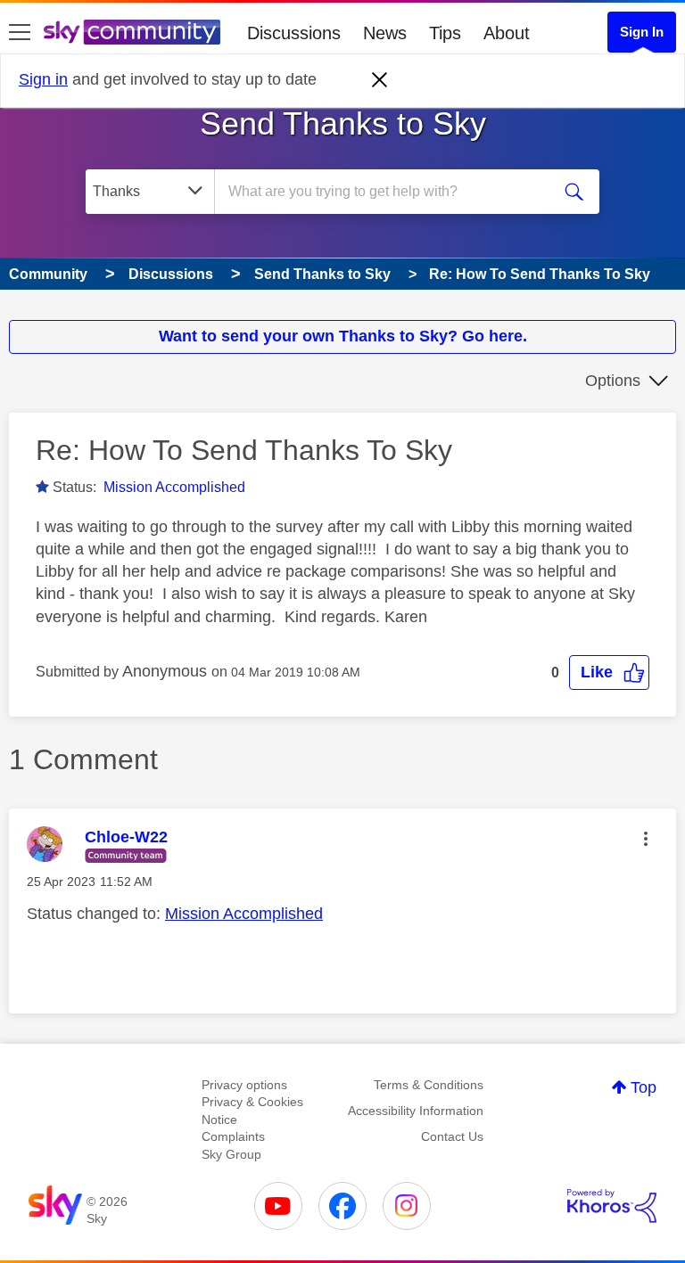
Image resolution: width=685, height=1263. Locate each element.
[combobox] (388, 191)
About (506, 33)
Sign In (642, 31)
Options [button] (612, 381)
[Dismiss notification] (380, 80)
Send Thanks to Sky (343, 123)
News (385, 33)
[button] (609, 672)
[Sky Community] (132, 32)
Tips (445, 33)
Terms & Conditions (428, 1085)
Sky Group (231, 1154)
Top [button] (643, 1087)
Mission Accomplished (174, 487)
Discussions (294, 33)
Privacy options (244, 1085)
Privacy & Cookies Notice (252, 1111)
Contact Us (452, 1136)
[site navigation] (19, 33)
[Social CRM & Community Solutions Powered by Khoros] (611, 1206)
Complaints (233, 1136)
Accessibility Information (415, 1110)
